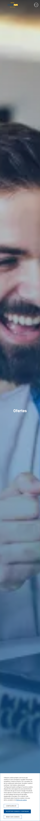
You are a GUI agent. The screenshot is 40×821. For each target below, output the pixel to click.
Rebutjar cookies (13, 817)
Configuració (11, 806)
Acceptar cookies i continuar (17, 811)
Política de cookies (21, 800)
